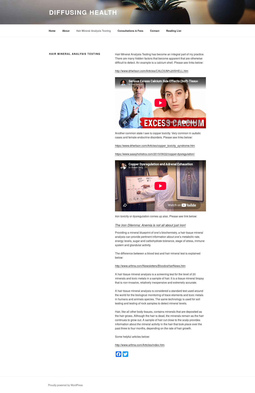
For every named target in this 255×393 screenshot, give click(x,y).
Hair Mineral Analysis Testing (93, 30)
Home (52, 30)
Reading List (173, 30)
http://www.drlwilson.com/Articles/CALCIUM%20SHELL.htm (151, 71)
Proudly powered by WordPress (65, 385)
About (66, 30)
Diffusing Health (83, 12)
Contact (154, 30)
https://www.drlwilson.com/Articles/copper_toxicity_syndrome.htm (155, 146)
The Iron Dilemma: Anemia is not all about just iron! (150, 225)
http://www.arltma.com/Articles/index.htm (139, 345)
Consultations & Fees (130, 30)
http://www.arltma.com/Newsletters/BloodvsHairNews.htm (150, 266)
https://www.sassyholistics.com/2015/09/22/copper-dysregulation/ (155, 154)
